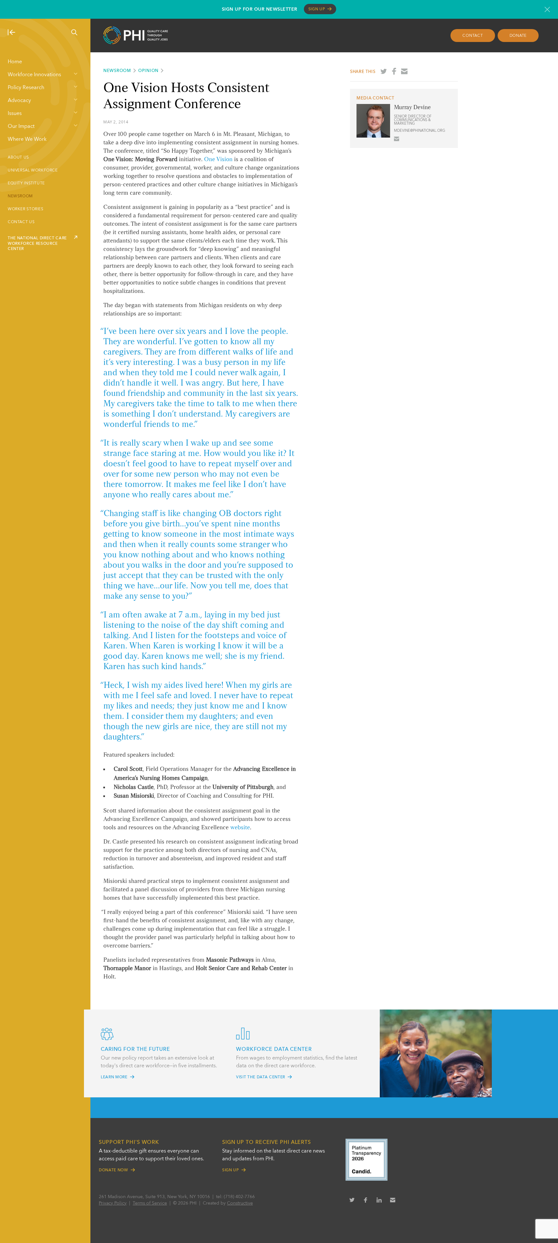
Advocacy (19, 100)
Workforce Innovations (34, 75)
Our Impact (21, 126)
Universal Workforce (33, 170)
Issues (15, 113)
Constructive (240, 1203)
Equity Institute (26, 183)
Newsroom (20, 196)
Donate (518, 36)
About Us (18, 158)
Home (15, 62)
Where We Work (27, 139)
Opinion (148, 71)
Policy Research (26, 87)
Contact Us (21, 222)
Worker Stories (26, 209)
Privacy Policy (113, 1203)
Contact (472, 36)
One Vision (218, 159)
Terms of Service (150, 1203)
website (240, 828)
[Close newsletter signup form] (547, 9)
